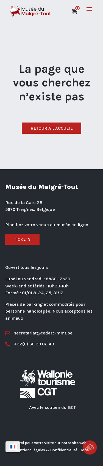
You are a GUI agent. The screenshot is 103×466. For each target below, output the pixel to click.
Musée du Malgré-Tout (41, 187)
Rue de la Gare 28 (23, 202)
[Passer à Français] (13, 447)
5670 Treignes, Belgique (30, 209)
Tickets (22, 239)
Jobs (84, 450)
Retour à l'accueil (51, 128)
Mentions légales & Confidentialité (46, 450)
